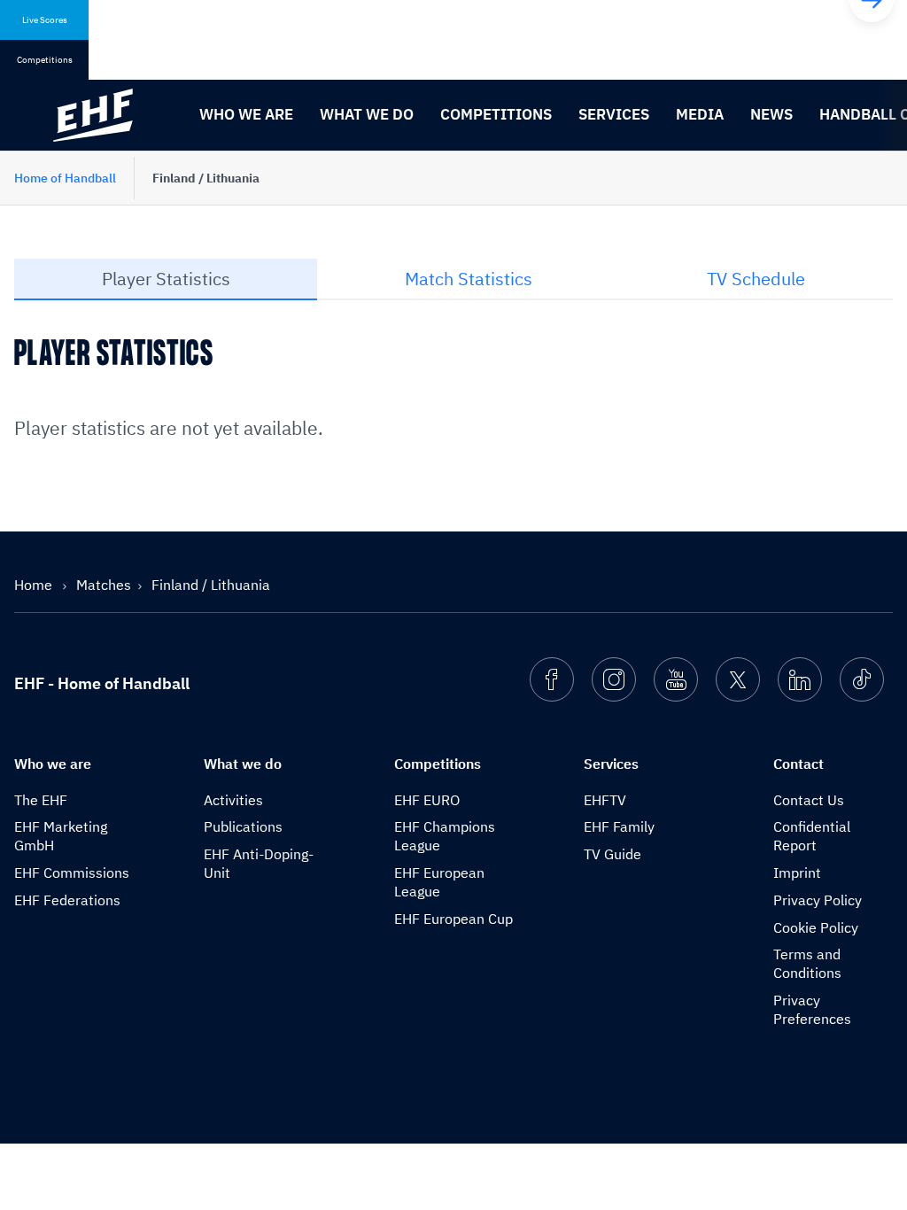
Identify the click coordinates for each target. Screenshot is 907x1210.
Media (700, 114)
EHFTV (605, 800)
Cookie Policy (815, 927)
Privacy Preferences (812, 1009)
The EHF (40, 800)
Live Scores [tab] (44, 20)
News (771, 114)
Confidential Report (811, 836)
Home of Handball (65, 178)
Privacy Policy (817, 900)
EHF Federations (67, 900)
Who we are (246, 114)
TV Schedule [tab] (756, 279)
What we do (367, 114)
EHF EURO (427, 800)
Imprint (797, 872)
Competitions (496, 114)
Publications (243, 826)
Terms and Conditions (807, 963)
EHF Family (619, 826)
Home (35, 584)
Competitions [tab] (45, 60)
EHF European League (439, 882)
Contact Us (808, 800)
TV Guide (612, 854)
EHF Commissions (71, 872)
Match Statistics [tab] (468, 279)
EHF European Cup (453, 918)
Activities (233, 800)
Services (613, 114)
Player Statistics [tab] (166, 279)
